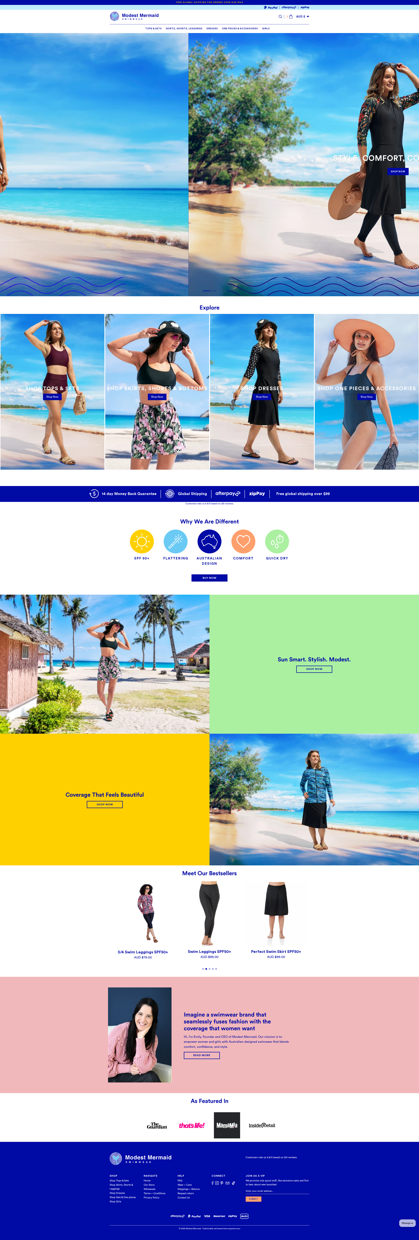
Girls (266, 28)
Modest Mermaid (193, 1229)
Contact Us (184, 1197)
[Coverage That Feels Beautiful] (314, 799)
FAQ (180, 1180)
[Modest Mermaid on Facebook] (212, 1183)
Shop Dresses (117, 1193)
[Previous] (114, 925)
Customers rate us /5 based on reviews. (209, 504)
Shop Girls (115, 1201)
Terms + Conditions (154, 1193)
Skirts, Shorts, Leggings (184, 28)
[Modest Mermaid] (134, 16)
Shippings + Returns (189, 1189)
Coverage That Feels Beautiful (105, 795)
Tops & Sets (153, 28)
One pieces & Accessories (240, 28)
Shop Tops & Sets (119, 1180)
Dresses (212, 28)
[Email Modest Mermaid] (227, 1183)
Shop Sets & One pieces (123, 1197)
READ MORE (201, 1055)
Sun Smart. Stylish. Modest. (314, 660)
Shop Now (52, 397)
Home (147, 1180)
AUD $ (300, 16)
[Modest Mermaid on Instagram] (217, 1183)
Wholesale (149, 1189)
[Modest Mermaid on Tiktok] (233, 1183)
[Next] (305, 925)
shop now (157, 397)
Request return (186, 1193)
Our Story (149, 1185)
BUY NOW (209, 578)
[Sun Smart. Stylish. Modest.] (105, 664)
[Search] (281, 16)
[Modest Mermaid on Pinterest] (221, 1183)
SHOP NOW (148, 171)
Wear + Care (185, 1185)
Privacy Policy (151, 1197)
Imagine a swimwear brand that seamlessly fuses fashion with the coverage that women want (227, 1021)
